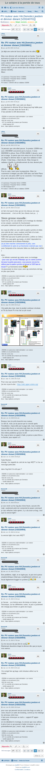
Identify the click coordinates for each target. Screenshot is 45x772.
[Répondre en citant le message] (38, 35)
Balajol (18, 22)
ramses (12, 22)
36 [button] (39, 29)
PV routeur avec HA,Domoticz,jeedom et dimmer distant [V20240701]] (22, 17)
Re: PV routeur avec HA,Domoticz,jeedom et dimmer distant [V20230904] (20, 301)
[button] (13, 29)
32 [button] (24, 29)
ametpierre (31, 22)
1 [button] (19, 29)
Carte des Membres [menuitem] (18, 7)
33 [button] (28, 29)
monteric (24, 22)
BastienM (4, 404)
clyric (9, 88)
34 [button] (32, 29)
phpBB (17, 765)
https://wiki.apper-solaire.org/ (27, 384)
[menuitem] (6, 7)
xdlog (3, 33)
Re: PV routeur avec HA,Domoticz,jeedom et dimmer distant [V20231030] (20, 703)
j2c (36, 22)
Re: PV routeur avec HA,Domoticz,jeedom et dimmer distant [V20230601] (22, 44)
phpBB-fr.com (26, 767)
